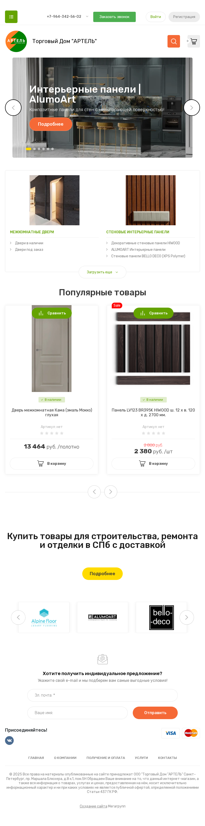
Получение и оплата (105, 758)
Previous (13, 107)
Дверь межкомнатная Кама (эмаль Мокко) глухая (52, 412)
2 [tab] (34, 149)
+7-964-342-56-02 (64, 17)
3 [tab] (39, 149)
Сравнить (57, 313)
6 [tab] (52, 149)
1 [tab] (28, 149)
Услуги (141, 758)
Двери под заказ (29, 250)
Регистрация (184, 17)
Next (192, 107)
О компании (65, 758)
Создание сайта (93, 806)
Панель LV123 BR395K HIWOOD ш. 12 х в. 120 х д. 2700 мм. (153, 412)
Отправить (155, 712)
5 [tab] (48, 149)
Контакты (167, 758)
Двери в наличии (29, 243)
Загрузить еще (99, 272)
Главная (36, 758)
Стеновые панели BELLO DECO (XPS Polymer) (148, 256)
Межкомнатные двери (32, 232)
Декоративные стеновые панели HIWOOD (145, 243)
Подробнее (51, 124)
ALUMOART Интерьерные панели (138, 250)
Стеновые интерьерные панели (137, 232)
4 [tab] (43, 149)
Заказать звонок (115, 17)
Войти (155, 17)
